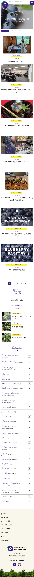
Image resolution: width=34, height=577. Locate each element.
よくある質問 (4, 532)
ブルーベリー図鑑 (5, 521)
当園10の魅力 (4, 517)
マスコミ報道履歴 (5, 529)
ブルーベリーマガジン (7, 525)
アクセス (3, 536)
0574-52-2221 (18, 560)
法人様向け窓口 (5, 540)
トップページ (4, 514)
